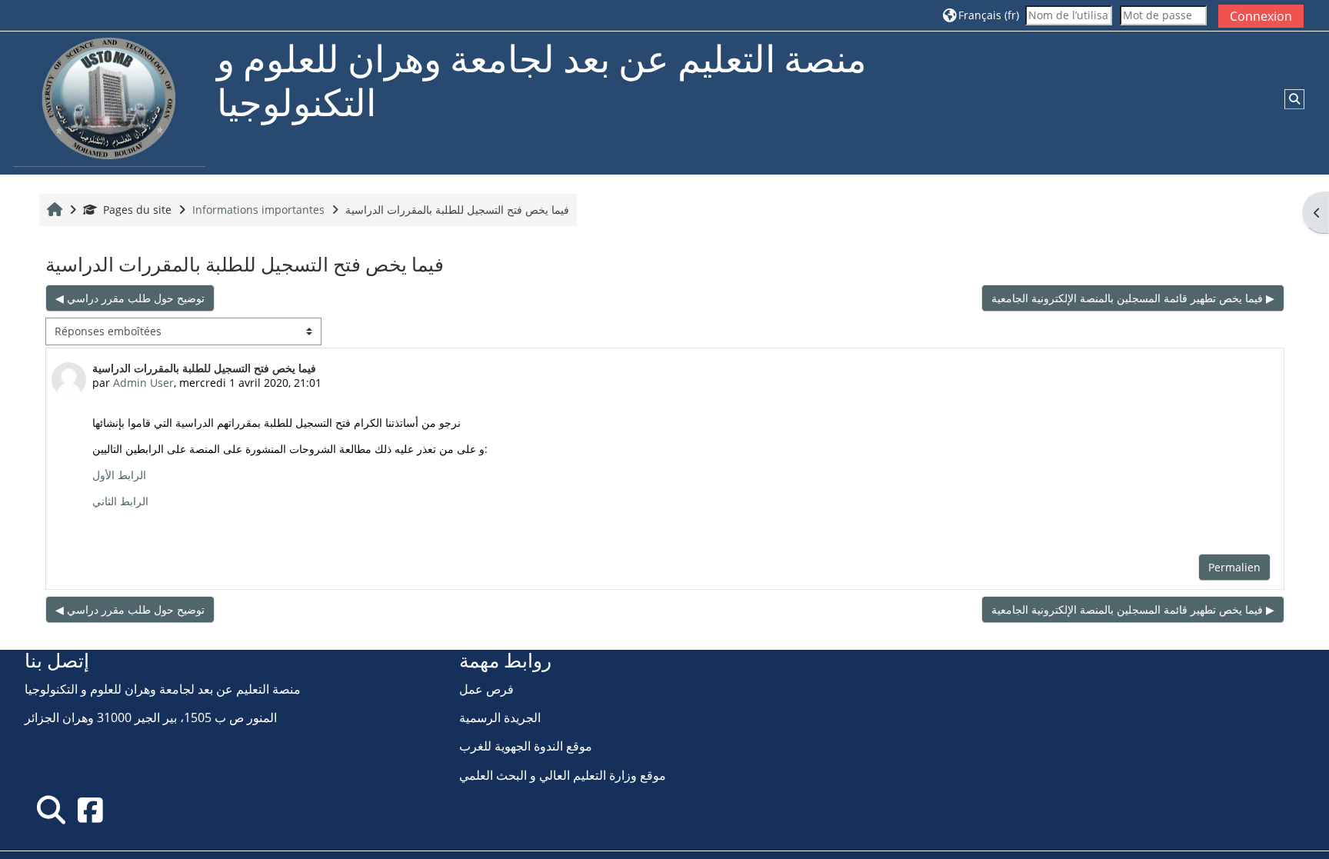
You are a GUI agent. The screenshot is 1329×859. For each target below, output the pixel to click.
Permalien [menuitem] (1234, 567)
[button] (981, 15)
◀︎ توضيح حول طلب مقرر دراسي (130, 298)
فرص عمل (486, 689)
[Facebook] (90, 809)
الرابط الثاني (120, 501)
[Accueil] (109, 102)
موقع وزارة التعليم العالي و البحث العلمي (562, 775)
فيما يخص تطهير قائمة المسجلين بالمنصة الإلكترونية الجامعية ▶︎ (1132, 298)
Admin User (143, 382)
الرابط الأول (119, 475)
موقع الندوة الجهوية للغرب (525, 745)
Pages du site (137, 209)
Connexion (1261, 16)
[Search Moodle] (51, 809)
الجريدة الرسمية (500, 717)
